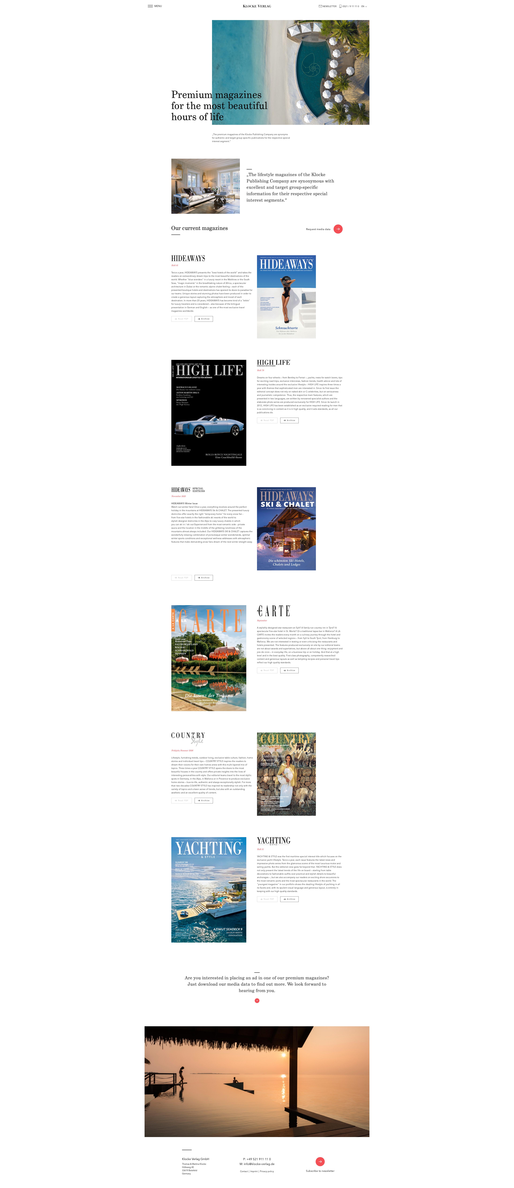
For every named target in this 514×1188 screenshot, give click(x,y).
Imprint (254, 1171)
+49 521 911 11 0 (259, 1159)
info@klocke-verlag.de (259, 1164)
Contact (244, 1171)
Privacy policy (267, 1171)
